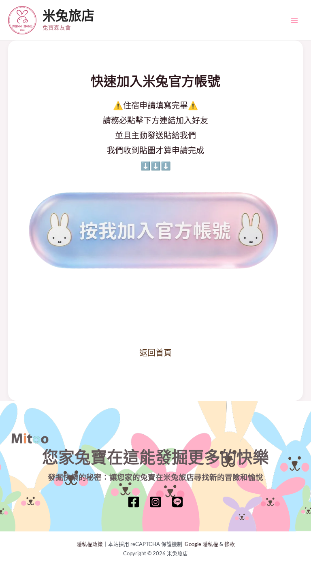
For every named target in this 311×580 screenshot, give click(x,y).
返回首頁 (155, 352)
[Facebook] (134, 502)
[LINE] (177, 502)
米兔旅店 (68, 15)
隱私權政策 (90, 544)
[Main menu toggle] (294, 20)
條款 (229, 544)
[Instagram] (155, 502)
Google (193, 544)
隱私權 (210, 544)
